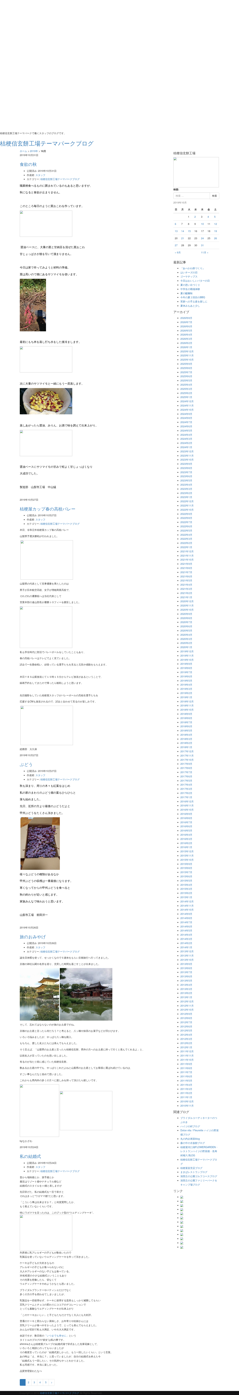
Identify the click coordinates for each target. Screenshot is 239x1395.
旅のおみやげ (33, 936)
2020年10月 (187, 609)
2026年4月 (186, 334)
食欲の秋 (28, 164)
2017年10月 (187, 759)
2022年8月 (186, 518)
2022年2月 (186, 543)
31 (202, 245)
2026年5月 (186, 330)
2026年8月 (186, 318)
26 (215, 238)
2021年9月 (186, 563)
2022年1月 (186, 547)
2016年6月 (186, 826)
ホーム (23, 151)
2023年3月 (186, 489)
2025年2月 (186, 393)
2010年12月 (187, 1101)
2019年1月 (186, 697)
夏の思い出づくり (190, 284)
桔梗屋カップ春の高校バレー (47, 509)
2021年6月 (186, 576)
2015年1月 (186, 897)
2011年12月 (187, 1051)
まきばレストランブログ (193, 1172)
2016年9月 (186, 814)
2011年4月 (186, 1084)
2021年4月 (186, 584)
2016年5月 (186, 830)
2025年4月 (186, 384)
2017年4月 (186, 784)
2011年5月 (186, 1080)
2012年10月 (187, 1009)
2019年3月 (186, 688)
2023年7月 (186, 472)
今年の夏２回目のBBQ (192, 297)
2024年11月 (187, 405)
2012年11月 (187, 1005)
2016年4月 (186, 834)
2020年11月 (187, 605)
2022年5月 (186, 530)
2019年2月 (186, 693)
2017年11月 (187, 755)
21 (182, 238)
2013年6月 (186, 976)
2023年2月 (186, 493)
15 (189, 231)
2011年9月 (186, 1064)
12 (215, 224)
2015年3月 (186, 888)
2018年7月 (186, 722)
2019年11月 (187, 655)
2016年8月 (186, 818)
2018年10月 (187, 709)
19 (215, 231)
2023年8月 (186, 468)
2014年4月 (186, 934)
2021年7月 (186, 572)
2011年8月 (186, 1068)
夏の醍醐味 (186, 293)
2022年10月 (187, 509)
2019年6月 (186, 676)
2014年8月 (186, 918)
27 (176, 245)
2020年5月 (186, 630)
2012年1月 (186, 1047)
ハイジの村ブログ (190, 1126)
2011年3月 (186, 1089)
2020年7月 (186, 622)
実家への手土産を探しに (193, 301)
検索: (176, 189)
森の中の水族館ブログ (192, 1143)
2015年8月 (186, 868)
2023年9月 (186, 463)
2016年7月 (186, 822)
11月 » (204, 252)
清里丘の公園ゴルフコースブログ (198, 1176)
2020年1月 (186, 647)
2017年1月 (186, 797)
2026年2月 (186, 343)
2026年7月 (186, 322)
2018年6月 (186, 726)
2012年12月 (187, 1001)
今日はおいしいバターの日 (195, 280)
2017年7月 (186, 772)
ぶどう (26, 764)
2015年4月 (186, 884)
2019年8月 (186, 668)
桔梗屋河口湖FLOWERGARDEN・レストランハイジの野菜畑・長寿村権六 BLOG (199, 1151)
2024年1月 (186, 447)
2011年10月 (187, 1059)
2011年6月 (186, 1076)
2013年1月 (186, 997)
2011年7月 (186, 1072)
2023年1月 (186, 497)
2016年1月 (186, 847)
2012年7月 (186, 1022)
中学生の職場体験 (190, 289)
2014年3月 (186, 939)
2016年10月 (187, 809)
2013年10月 (187, 959)
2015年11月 (187, 855)
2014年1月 (186, 947)
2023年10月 (187, 459)
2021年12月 (187, 551)
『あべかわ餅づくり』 (192, 268)
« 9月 (178, 252)
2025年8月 (186, 368)
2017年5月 (186, 780)
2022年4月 (186, 534)
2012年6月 (186, 1026)
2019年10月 (187, 659)
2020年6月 (186, 626)
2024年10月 (187, 409)
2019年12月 (187, 651)
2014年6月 (186, 926)
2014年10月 (187, 909)
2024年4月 (186, 434)
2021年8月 (186, 568)
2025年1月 (186, 397)
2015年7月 (186, 872)
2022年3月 (186, 538)
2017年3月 (186, 788)
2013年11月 (187, 955)
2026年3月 (186, 338)
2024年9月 (186, 414)
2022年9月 (186, 514)
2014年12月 (187, 901)
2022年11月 (187, 505)
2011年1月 (186, 1097)
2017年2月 (186, 793)
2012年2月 (186, 1043)
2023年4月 (186, 484)
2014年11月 (187, 905)
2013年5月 (186, 980)
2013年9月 (186, 964)
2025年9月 (186, 363)
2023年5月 (186, 480)
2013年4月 (186, 984)
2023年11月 (187, 455)
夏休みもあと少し (190, 305)
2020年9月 (186, 614)
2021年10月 (187, 559)
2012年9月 (186, 1014)
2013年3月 (186, 989)
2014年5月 (186, 930)
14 (182, 231)
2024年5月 (186, 430)
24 (202, 238)
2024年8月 (186, 418)
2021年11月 (187, 555)
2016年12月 (187, 801)
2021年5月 (186, 580)
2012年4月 (186, 1034)
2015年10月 (187, 859)
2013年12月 (187, 951)
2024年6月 (186, 426)
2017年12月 (187, 751)
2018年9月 (186, 714)
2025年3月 (186, 389)
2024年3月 (186, 438)
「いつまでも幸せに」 (56, 1335)
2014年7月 (186, 922)
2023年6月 (186, 476)
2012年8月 (186, 1018)
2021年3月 (186, 589)
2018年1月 (186, 747)
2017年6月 (186, 776)
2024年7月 (186, 422)
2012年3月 (186, 1039)
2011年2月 (186, 1093)
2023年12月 (187, 451)
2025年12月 (187, 351)
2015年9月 (186, 864)
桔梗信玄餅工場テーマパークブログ (60, 179)
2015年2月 (186, 893)
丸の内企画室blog (190, 1138)
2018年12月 (187, 701)
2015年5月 (186, 880)
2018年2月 (186, 743)
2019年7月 (186, 672)
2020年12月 (187, 601)
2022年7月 (186, 522)
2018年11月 (187, 705)
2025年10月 (187, 359)
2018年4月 (186, 734)
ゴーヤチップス (189, 276)
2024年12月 (187, 401)
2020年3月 (186, 639)
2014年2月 (186, 943)
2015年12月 (187, 851)
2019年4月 (186, 684)
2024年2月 (186, 443)
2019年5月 (186, 680)
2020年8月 (186, 618)
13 (176, 231)
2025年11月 (187, 355)
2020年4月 (186, 634)
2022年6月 (186, 526)
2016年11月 (187, 805)
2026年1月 (186, 347)
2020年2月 (186, 643)
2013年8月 (186, 968)
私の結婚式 (30, 1156)
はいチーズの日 (189, 272)
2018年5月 (186, 730)
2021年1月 (186, 597)
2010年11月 (187, 1105)
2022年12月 (187, 501)
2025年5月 (186, 380)
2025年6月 (186, 376)
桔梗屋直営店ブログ (191, 1168)
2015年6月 (186, 876)
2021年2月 (186, 593)
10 (202, 224)
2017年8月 (186, 768)
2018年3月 (186, 739)
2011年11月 (187, 1055)
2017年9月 (186, 763)
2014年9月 (186, 914)
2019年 (34, 151)
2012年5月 (186, 1030)
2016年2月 (186, 843)
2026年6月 (186, 326)
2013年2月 (186, 993)
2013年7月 (186, 972)
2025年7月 (186, 372)
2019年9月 (186, 663)
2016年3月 (186, 839)
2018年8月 (186, 718)
